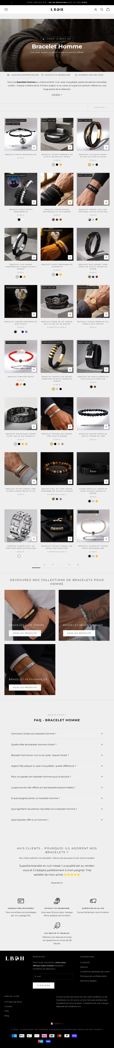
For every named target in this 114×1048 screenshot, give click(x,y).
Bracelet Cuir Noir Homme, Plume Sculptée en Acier (93, 156)
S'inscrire (43, 985)
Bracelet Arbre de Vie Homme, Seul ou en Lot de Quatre (57, 323)
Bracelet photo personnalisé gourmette (57, 265)
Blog (6, 1015)
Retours (84, 967)
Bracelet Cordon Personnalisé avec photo (20, 323)
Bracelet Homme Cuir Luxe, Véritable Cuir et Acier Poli (93, 211)
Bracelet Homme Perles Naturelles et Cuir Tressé (57, 211)
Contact (8, 1006)
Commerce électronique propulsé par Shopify (76, 1029)
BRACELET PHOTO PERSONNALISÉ (21, 154)
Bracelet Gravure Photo (21, 376)
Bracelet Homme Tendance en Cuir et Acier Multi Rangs (57, 156)
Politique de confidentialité (93, 976)
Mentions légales (88, 981)
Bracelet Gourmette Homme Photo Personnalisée (93, 547)
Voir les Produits (25, 633)
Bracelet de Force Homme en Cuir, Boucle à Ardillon (93, 378)
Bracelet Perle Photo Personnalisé (21, 211)
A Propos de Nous (13, 1002)
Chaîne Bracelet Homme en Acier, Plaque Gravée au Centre (93, 491)
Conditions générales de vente (95, 971)
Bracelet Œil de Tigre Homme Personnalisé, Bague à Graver (57, 490)
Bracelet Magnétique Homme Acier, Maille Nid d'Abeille (21, 435)
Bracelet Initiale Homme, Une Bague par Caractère (56, 547)
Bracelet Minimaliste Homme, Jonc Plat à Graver (57, 435)
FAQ (6, 1011)
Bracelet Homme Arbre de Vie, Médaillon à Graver (93, 323)
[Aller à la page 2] (78, 565)
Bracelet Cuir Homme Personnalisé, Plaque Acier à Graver (21, 267)
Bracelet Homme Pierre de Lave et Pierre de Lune (93, 435)
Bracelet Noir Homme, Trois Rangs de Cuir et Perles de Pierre (93, 267)
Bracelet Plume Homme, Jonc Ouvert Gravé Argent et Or (21, 490)
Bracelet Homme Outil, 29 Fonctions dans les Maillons (21, 547)
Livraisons (85, 962)
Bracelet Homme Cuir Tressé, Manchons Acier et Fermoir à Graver (57, 379)
